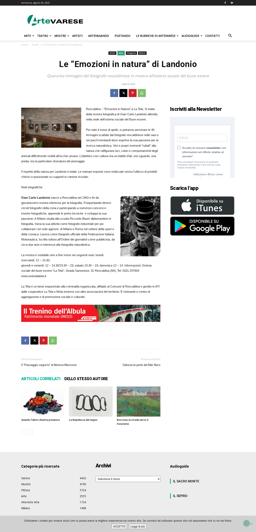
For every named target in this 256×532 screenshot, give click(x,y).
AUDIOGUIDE (190, 36)
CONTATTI (212, 36)
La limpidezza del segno (83, 419)
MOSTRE (60, 36)
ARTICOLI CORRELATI (40, 378)
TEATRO (42, 36)
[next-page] (30, 431)
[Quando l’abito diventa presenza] (43, 402)
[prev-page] (23, 431)
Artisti (35, 44)
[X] (123, 93)
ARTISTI (77, 36)
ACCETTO (119, 526)
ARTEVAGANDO (98, 36)
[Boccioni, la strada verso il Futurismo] (138, 402)
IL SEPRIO (180, 496)
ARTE (27, 36)
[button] (230, 36)
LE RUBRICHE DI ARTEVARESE (155, 36)
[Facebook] (225, 3)
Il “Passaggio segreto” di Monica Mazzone (49, 365)
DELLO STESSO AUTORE (86, 378)
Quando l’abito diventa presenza (40, 419)
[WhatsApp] (142, 93)
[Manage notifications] (246, 523)
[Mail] (232, 3)
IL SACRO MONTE (186, 481)
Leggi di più (138, 526)
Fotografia (131, 53)
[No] (251, 524)
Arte (121, 53)
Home (24, 44)
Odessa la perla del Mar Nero (141, 365)
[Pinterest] (133, 93)
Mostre (142, 53)
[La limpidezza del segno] (91, 402)
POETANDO (122, 36)
